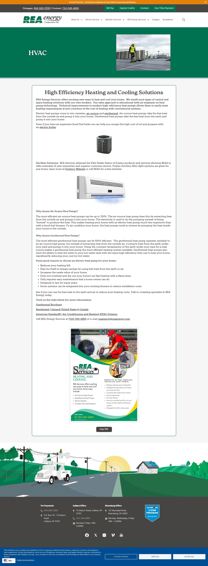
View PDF (104, 429)
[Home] (42, 19)
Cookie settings (121, 557)
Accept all (189, 557)
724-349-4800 (83, 518)
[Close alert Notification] (205, 2)
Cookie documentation (25, 560)
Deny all (155, 557)
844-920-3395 (51, 511)
